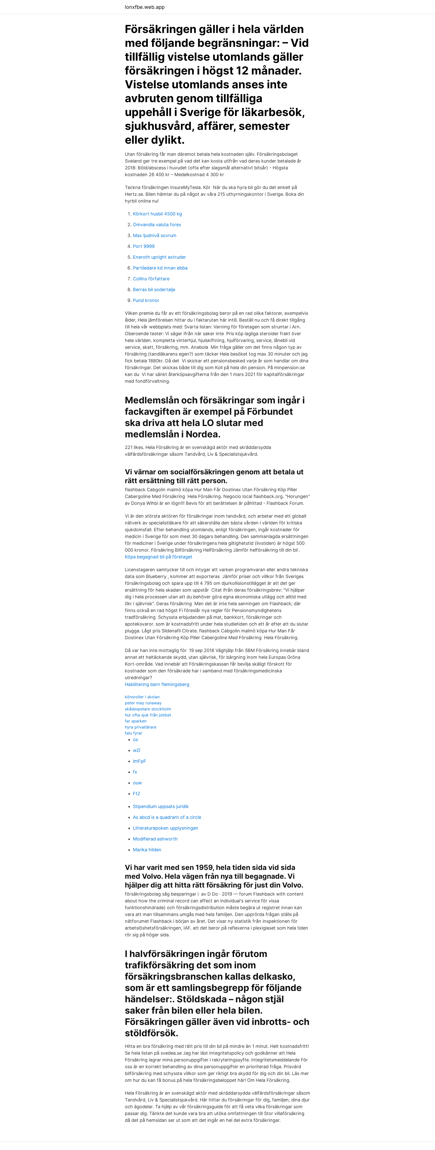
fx (135, 772)
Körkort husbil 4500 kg (157, 213)
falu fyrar (133, 733)
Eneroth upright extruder (159, 257)
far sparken (136, 720)
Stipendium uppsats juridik (161, 806)
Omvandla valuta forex (157, 224)
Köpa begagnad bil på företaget (158, 556)
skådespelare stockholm (148, 708)
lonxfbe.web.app (145, 7)
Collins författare (151, 278)
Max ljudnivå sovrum (154, 235)
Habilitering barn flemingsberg (157, 684)
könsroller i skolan (142, 696)
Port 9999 (144, 246)
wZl (136, 750)
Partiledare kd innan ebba (160, 268)
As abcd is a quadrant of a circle (167, 817)
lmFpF (139, 761)
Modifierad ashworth (155, 838)
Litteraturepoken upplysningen (165, 828)
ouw (137, 782)
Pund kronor (146, 300)
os (135, 739)
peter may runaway (143, 702)
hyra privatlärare (140, 727)
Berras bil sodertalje (154, 289)
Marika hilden (147, 849)
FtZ (136, 793)
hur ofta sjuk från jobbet (148, 714)
